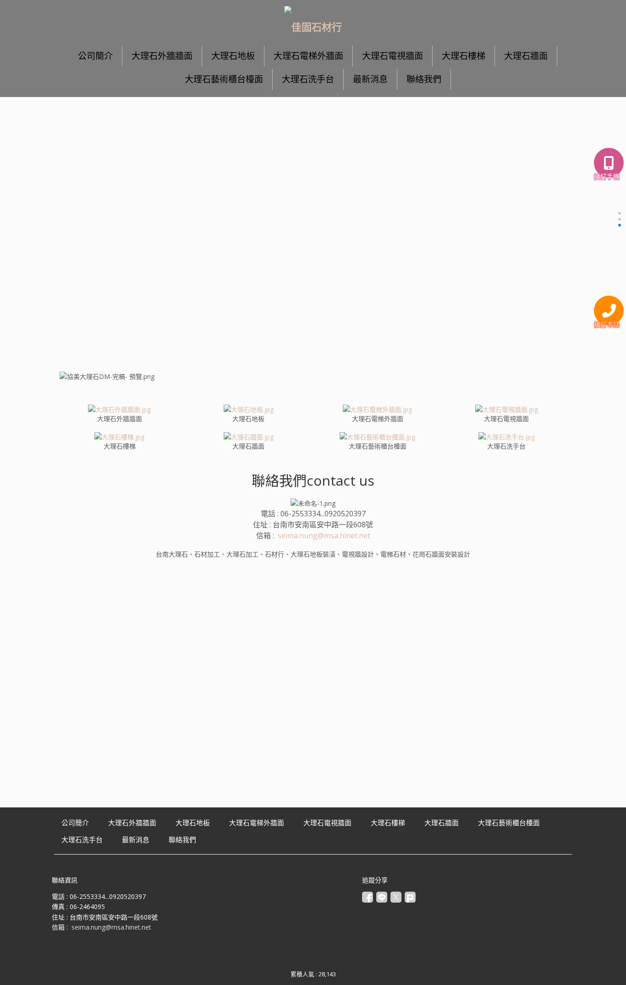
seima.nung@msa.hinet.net (324, 535)
